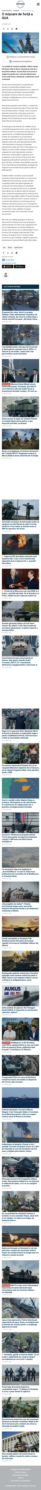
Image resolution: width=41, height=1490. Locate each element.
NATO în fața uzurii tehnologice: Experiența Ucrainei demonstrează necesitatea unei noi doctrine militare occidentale (20, 1288)
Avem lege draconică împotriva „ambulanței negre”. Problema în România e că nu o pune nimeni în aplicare (20, 1389)
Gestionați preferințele (20, 1475)
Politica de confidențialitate (20, 1469)
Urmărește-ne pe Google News (22, 61)
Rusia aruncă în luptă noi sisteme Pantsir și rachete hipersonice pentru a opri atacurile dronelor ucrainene (19, 421)
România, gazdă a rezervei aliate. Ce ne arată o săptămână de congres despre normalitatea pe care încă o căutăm (20, 1356)
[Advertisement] (20, 479)
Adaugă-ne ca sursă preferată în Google (22, 57)
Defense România (7, 10)
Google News (9, 260)
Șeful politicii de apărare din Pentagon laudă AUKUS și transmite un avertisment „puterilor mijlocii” (20, 1010)
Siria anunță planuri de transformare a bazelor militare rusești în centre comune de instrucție (20, 1456)
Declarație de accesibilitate (20, 1481)
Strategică (16, 10)
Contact (20, 1478)
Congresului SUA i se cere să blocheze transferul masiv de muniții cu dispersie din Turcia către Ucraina (19, 1079)
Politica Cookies (20, 1472)
